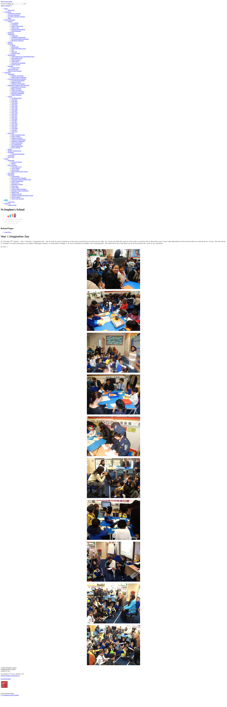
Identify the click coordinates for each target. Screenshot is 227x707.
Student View (15, 192)
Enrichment (11, 155)
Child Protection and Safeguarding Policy (23, 56)
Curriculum (7, 72)
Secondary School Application (19, 190)
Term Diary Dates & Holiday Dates (21, 179)
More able (14, 52)
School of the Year (13, 69)
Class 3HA (14, 114)
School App (14, 186)
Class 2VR (14, 112)
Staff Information (16, 31)
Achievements (15, 176)
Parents (6, 159)
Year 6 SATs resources (17, 198)
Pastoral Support (16, 60)
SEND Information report (18, 48)
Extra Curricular (12, 165)
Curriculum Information (18, 80)
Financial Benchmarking (18, 29)
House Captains (15, 136)
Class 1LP (14, 104)
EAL (12, 50)
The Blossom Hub (16, 98)
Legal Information (6, 679)
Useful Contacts (15, 197)
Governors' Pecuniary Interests (16, 16)
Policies (10, 42)
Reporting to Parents (17, 184)
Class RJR (14, 101)
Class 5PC (14, 127)
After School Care (16, 167)
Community (14, 24)
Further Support (15, 64)
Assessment (11, 74)
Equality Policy (15, 67)
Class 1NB (14, 106)
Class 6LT (14, 130)
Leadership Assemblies (17, 91)
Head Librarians (15, 147)
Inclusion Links (15, 53)
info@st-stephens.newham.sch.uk (10, 675)
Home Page (11, 10)
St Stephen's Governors (14, 13)
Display (10, 149)
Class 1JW (14, 107)
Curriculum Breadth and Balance (17, 79)
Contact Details (12, 205)
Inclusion (10, 44)
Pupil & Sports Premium (14, 71)
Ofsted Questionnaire (17, 181)
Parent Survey (15, 182)
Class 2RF (14, 111)
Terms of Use (15, 28)
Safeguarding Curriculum (18, 87)
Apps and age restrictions (18, 63)
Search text (4, 4)
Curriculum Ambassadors (18, 139)
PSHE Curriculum (16, 90)
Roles (9, 18)
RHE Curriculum (16, 88)
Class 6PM (14, 128)
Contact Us (7, 203)
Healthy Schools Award (14, 151)
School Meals (15, 187)
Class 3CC (14, 115)
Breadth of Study (16, 82)
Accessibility (15, 23)
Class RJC (14, 99)
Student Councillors (16, 138)
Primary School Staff (17, 26)
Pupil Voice (11, 133)
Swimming (11, 152)
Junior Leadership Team (18, 135)
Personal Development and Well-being (18, 85)
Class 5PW (14, 123)
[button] (27, 3)
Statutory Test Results (17, 75)
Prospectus (11, 32)
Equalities (10, 66)
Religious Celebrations (17, 93)
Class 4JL (14, 122)
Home (6, 8)
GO (25, 4)
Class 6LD (14, 131)
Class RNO (14, 103)
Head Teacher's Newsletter (18, 178)
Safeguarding (11, 55)
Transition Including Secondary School (22, 195)
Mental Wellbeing (16, 95)
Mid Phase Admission (17, 40)
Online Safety (15, 61)
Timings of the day (16, 194)
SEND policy (15, 47)
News (6, 200)
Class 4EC (14, 120)
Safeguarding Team (16, 58)
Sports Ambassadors (17, 143)
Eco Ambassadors (16, 144)
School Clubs (15, 170)
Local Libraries (15, 168)
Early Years (11, 157)
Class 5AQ (14, 125)
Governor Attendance (14, 15)
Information (11, 175)
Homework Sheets (16, 162)
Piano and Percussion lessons (19, 171)
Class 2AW (14, 109)
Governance (7, 12)
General (10, 21)
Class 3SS (14, 117)
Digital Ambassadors (17, 146)
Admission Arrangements (18, 37)
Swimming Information (17, 154)
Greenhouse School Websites (10, 695)
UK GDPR (11, 173)
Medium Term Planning (18, 83)
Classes (10, 96)
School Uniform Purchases (18, 189)
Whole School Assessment (18, 77)
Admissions (11, 34)
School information (9, 20)
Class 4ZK (14, 119)
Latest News (11, 202)
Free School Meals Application (20, 39)
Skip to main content (6, 1)
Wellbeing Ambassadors (18, 141)
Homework (11, 160)
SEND (13, 45)
